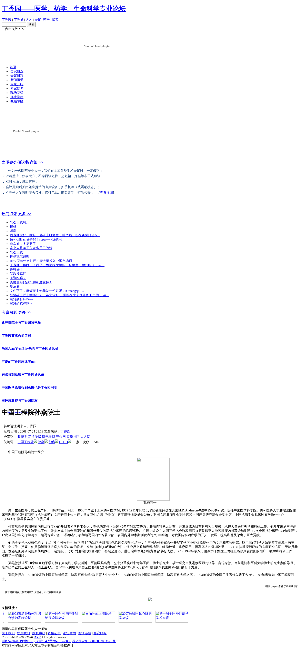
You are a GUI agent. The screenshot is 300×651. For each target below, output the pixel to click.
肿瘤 (52, 442)
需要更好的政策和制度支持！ (31, 282)
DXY (37, 637)
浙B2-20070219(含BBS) (18, 641)
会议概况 (16, 71)
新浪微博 (34, 436)
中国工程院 (26, 442)
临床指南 (16, 97)
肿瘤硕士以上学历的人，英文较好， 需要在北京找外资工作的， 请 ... (59, 295)
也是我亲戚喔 (19, 256)
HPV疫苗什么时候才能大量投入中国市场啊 (41, 261)
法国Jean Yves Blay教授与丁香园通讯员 (30, 342)
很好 (13, 226)
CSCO (63, 442)
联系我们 (23, 633)
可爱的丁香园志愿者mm (19, 355)
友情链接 (84, 633)
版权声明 (38, 633)
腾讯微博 (48, 436)
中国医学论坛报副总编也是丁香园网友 (29, 381)
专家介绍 (16, 84)
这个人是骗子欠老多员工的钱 (31, 248)
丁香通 (18, 19)
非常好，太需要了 (23, 243)
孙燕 (41, 442)
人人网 (85, 436)
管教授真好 (18, 273)
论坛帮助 (69, 633)
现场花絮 (16, 92)
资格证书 (54, 633)
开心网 (61, 436)
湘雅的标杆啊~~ (21, 299)
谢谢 (13, 231)
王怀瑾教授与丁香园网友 (20, 394)
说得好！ (16, 269)
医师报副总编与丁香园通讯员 (23, 368)
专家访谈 (16, 88)
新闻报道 (16, 80)
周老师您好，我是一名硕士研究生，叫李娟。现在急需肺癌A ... (55, 235)
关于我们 (8, 633)
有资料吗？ (18, 278)
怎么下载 (16, 252)
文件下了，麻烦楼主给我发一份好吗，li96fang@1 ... (47, 291)
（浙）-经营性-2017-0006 (53, 641)
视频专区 (16, 101)
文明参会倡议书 (15, 162)
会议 (37, 19)
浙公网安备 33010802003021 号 (94, 641)
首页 (13, 67)
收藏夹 (22, 436)
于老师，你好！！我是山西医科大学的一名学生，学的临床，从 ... (57, 265)
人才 (29, 19)
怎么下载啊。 (19, 222)
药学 (46, 19)
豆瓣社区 (73, 436)
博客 (55, 19)
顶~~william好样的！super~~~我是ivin (36, 239)
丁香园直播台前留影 (16, 329)
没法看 (15, 286)
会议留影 (9, 312)
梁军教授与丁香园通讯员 (20, 406)
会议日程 (16, 75)
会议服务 (100, 633)
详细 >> (36, 162)
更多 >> (24, 214)
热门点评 (9, 214)
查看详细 (106, 192)
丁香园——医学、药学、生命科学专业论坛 (64, 8)
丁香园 (6, 19)
